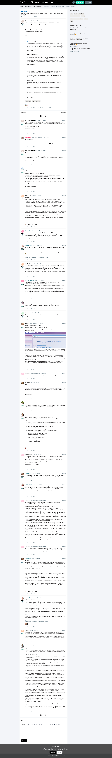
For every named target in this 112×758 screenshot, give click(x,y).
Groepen (51, 2)
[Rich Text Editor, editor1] (43, 732)
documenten (28, 101)
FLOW (75, 13)
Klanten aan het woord (75, 30)
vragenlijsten (73, 18)
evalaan (26, 630)
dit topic (50, 143)
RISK (72, 21)
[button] (79, 2)
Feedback (38, 101)
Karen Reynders (28, 402)
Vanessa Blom (28, 195)
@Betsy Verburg (30, 139)
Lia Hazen (27, 323)
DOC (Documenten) (38, 6)
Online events (45, 2)
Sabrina (26, 312)
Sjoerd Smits (27, 263)
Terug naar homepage (24, 6)
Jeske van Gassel (28, 245)
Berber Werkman (28, 484)
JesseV (26, 645)
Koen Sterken (27, 373)
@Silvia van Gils (37, 611)
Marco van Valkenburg (29, 230)
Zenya (31, 6)
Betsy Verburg (28, 20)
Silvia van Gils (28, 473)
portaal (85, 18)
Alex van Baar (28, 414)
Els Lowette (27, 168)
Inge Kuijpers (27, 137)
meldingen (73, 16)
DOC (33, 101)
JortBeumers (27, 382)
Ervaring (83, 16)
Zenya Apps (72, 36)
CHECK (78, 16)
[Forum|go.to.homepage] (26, 2)
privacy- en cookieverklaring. (63, 749)
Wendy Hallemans (28, 454)
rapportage (80, 18)
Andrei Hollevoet (28, 302)
